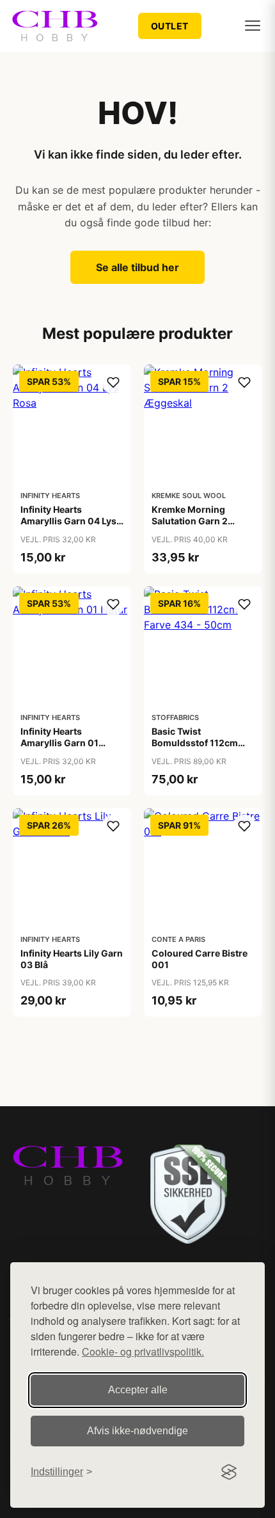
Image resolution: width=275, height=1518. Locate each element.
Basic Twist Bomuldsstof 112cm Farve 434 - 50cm (195, 743)
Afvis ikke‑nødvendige (137, 1430)
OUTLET (170, 25)
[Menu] (252, 25)
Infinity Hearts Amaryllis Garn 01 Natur (59, 743)
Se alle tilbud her (137, 267)
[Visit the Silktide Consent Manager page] (229, 1472)
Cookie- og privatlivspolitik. (143, 1351)
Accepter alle (138, 1389)
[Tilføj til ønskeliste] (113, 382)
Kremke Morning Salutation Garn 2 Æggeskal (190, 521)
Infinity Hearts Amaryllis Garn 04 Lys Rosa (68, 521)
